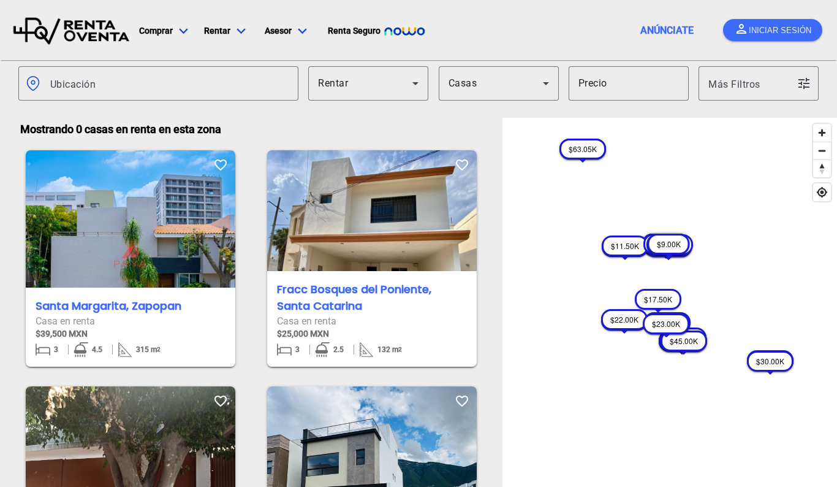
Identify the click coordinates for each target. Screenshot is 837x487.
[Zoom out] (822, 150)
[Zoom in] (822, 133)
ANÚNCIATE (667, 30)
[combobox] (169, 83)
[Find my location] (822, 192)
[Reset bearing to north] (822, 168)
